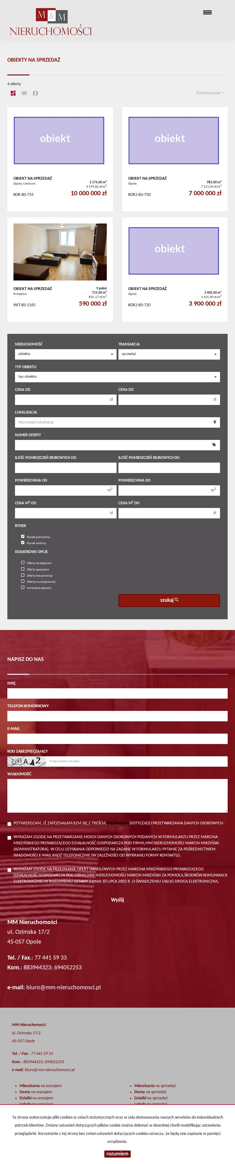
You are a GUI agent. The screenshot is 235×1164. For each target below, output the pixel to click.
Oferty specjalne (38, 569)
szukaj (167, 600)
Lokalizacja (26, 412)
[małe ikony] (24, 94)
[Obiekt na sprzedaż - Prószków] (60, 269)
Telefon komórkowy (28, 706)
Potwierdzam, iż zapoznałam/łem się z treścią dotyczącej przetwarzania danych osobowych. (118, 823)
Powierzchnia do (134, 481)
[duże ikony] (13, 94)
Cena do (126, 390)
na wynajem (41, 1086)
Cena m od (25, 503)
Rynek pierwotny (38, 537)
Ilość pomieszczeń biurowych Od (45, 458)
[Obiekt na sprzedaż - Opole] (175, 159)
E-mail (13, 729)
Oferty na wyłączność (41, 582)
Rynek (20, 526)
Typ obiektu (25, 367)
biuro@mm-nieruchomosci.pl (63, 988)
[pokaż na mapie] (35, 94)
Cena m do (129, 503)
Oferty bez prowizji (40, 576)
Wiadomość (19, 774)
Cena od (22, 390)
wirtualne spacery (39, 588)
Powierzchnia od (31, 481)
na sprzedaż (155, 1086)
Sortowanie (209, 93)
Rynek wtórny (36, 543)
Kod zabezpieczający (27, 751)
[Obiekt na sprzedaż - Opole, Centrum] (60, 159)
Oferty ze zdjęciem (39, 563)
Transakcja (129, 344)
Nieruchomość (29, 344)
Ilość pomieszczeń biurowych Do (149, 458)
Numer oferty (28, 435)
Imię (11, 683)
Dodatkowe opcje (31, 552)
